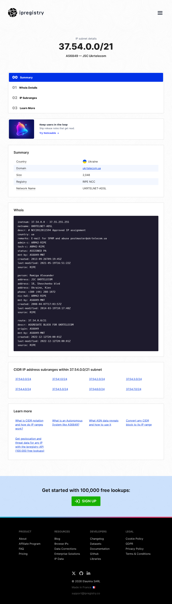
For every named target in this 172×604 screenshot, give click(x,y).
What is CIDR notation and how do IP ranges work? (29, 424)
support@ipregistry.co (86, 593)
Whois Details (24, 87)
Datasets (95, 543)
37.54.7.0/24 (133, 389)
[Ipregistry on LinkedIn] (88, 574)
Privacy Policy (135, 548)
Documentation (100, 548)
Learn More (23, 108)
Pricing (23, 553)
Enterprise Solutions (67, 553)
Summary (22, 77)
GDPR (129, 543)
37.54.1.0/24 (59, 379)
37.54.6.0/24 (97, 389)
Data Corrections (65, 548)
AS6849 (72, 56)
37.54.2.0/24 (97, 379)
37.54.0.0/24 (23, 379)
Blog (57, 538)
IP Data (59, 558)
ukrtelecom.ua (92, 168)
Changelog (97, 538)
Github (94, 553)
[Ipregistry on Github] (81, 574)
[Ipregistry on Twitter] (74, 574)
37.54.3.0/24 (134, 379)
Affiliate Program (29, 543)
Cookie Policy (134, 538)
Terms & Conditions (138, 553)
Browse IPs (61, 543)
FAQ (21, 548)
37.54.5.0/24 (60, 389)
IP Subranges (24, 98)
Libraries (95, 558)
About (23, 538)
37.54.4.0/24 (23, 389)
